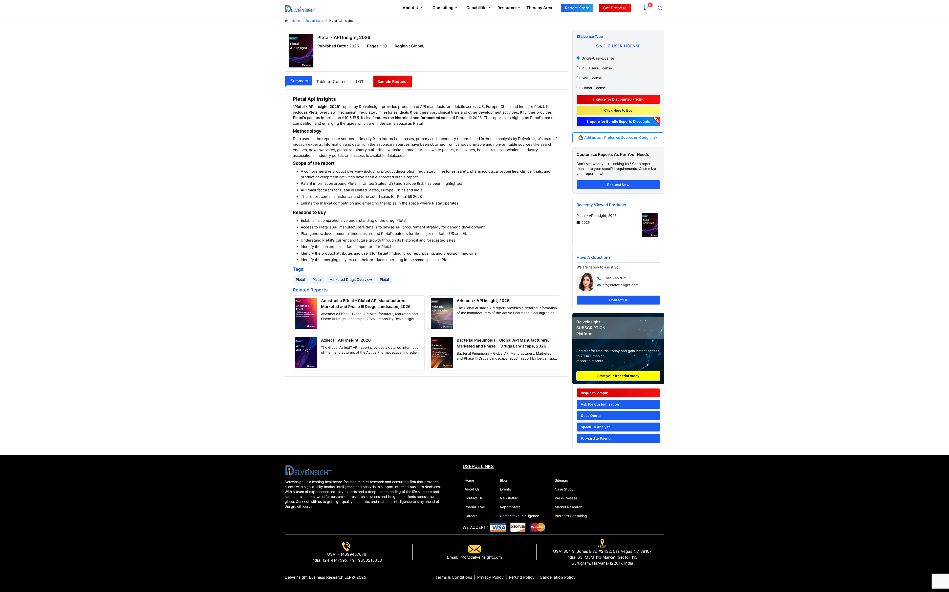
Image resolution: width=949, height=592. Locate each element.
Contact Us (618, 300)
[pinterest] (658, 577)
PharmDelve (474, 507)
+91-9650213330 (365, 560)
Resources (507, 7)
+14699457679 (614, 278)
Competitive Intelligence (519, 516)
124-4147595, (334, 560)
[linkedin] (646, 577)
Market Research (568, 507)
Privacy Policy (490, 577)
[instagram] (662, 577)
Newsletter (509, 498)
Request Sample (594, 393)
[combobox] (659, 7)
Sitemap (561, 480)
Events (505, 489)
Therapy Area (539, 7)
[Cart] (646, 8)
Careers (471, 516)
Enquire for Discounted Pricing (618, 99)
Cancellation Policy (558, 577)
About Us (412, 7)
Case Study (564, 489)
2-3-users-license (597, 68)
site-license (592, 78)
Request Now (618, 185)
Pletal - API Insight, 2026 (597, 215)
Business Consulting (571, 516)
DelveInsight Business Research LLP (318, 577)
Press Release (566, 498)
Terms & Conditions (453, 577)
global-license (594, 88)
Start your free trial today (618, 376)
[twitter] (650, 577)
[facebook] (654, 577)
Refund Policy (522, 577)
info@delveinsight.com (620, 285)
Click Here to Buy (618, 110)
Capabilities (477, 7)
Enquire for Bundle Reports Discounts (618, 121)
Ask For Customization (600, 404)
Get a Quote (591, 415)
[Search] (659, 7)
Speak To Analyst (595, 427)
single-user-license (598, 58)
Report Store (510, 507)
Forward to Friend (596, 438)
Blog (503, 480)
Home (296, 20)
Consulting (442, 7)
